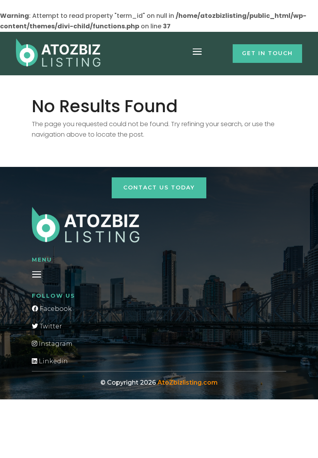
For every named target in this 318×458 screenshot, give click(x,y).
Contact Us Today (159, 187)
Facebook (55, 308)
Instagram (55, 343)
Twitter (50, 326)
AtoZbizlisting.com (187, 382)
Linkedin (52, 361)
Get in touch (267, 53)
